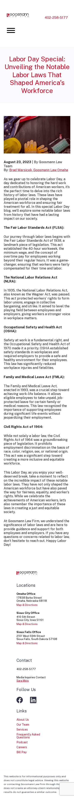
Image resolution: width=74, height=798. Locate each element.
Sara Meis (22, 680)
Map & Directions (27, 604)
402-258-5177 (56, 17)
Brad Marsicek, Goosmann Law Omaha (38, 170)
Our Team (22, 724)
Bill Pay (21, 752)
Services (22, 729)
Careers (21, 747)
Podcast (22, 742)
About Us (22, 719)
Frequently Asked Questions (28, 736)
